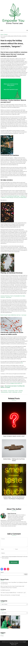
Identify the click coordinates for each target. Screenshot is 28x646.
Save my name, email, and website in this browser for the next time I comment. (14, 557)
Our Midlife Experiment (5, 590)
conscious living (11, 390)
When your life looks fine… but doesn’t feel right (10, 595)
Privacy (2, 635)
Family (5, 34)
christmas (5, 390)
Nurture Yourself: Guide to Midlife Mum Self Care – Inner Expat (13, 315)
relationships (14, 392)
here (22, 362)
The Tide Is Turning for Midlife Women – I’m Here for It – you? (13, 592)
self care (20, 392)
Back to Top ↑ (14, 644)
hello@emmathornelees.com (16, 383)
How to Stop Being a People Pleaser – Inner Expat (15, 196)
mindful (9, 392)
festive (16, 390)
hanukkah (21, 390)
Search (2, 572)
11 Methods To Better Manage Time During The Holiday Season (14, 197)
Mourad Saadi (7, 385)
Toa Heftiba (19, 385)
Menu (2, 30)
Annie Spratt (14, 385)
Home (2, 34)
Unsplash (8, 387)
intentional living (4, 392)
